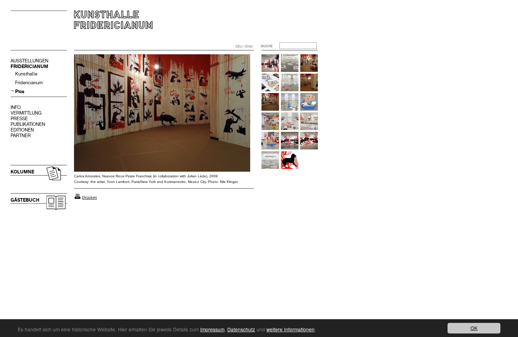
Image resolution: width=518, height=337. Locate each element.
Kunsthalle (26, 73)
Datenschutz (241, 329)
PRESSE (19, 118)
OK (473, 327)
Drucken (89, 197)
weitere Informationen (290, 329)
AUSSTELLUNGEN (29, 60)
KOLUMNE (22, 171)
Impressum (212, 329)
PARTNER (21, 135)
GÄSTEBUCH (25, 200)
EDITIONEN (22, 130)
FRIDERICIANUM (29, 66)
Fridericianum (29, 82)
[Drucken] (77, 197)
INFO (16, 107)
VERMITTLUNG (26, 113)
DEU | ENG (244, 46)
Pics (19, 91)
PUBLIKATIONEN (28, 124)
